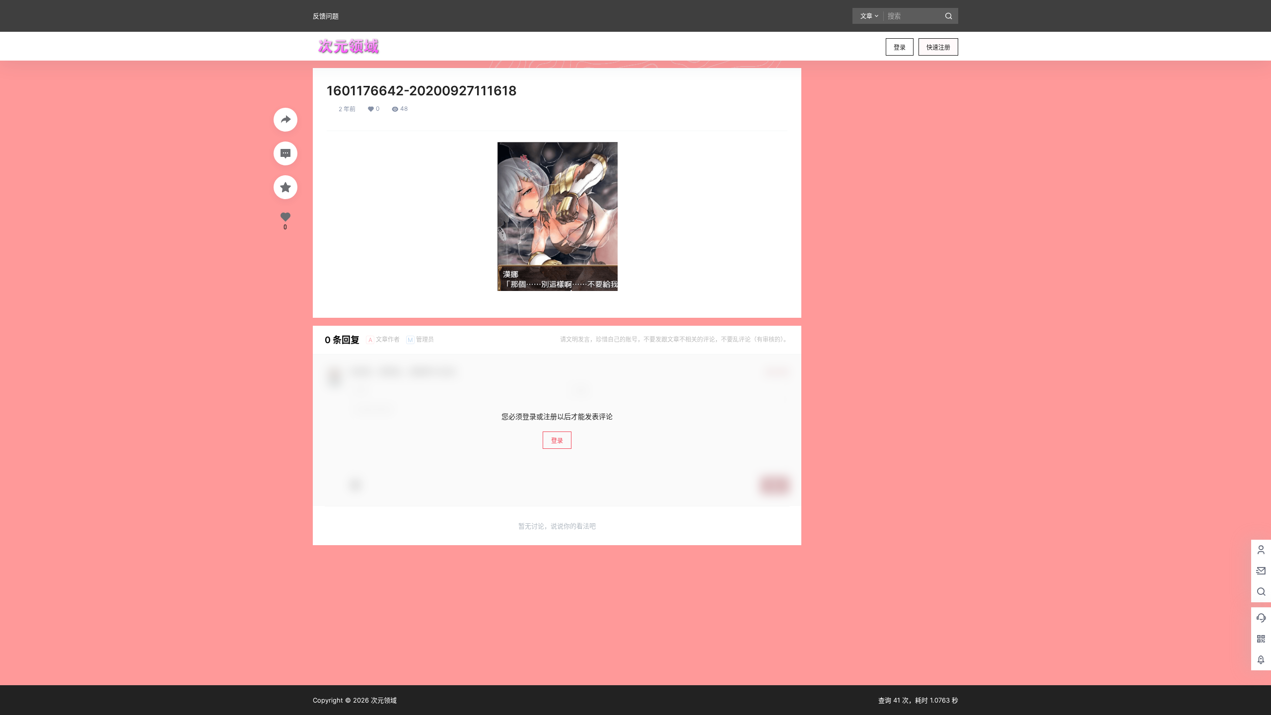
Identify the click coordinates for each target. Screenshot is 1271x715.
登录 (900, 47)
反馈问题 (326, 16)
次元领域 (383, 700)
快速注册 (938, 47)
